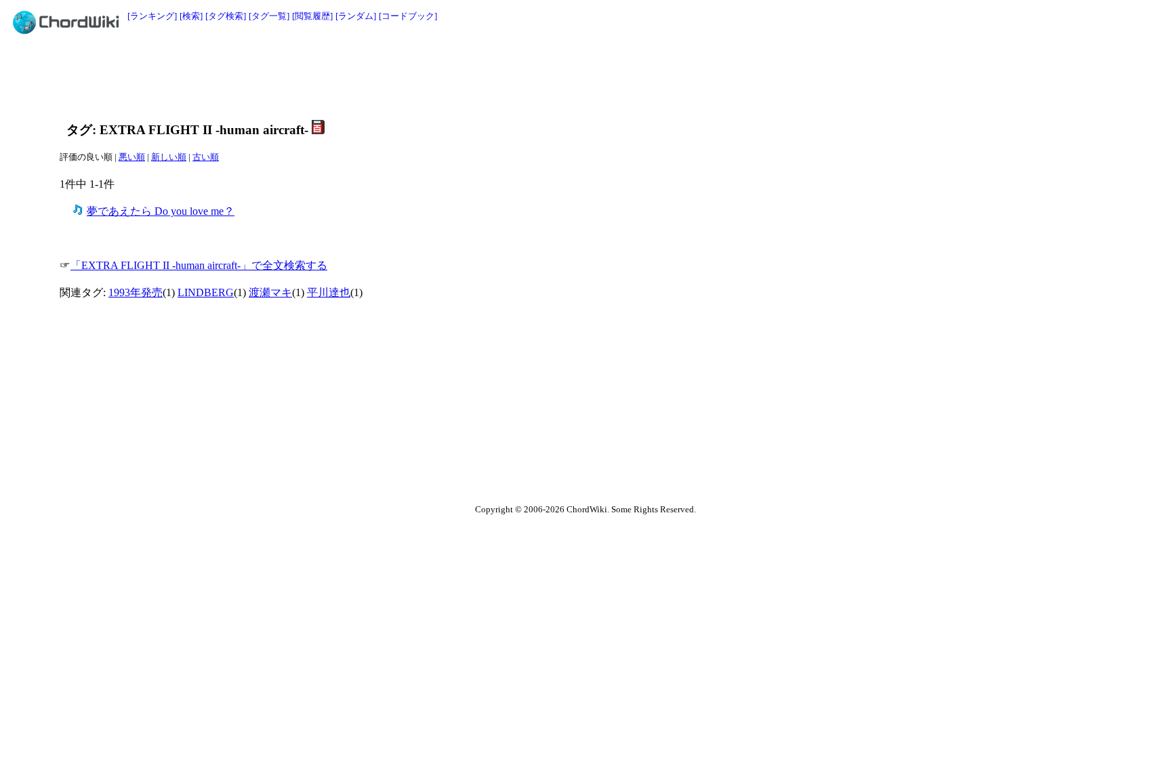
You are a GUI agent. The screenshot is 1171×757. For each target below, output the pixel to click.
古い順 (205, 157)
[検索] (191, 16)
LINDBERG (206, 292)
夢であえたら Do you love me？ (160, 211)
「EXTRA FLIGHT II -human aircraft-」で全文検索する (198, 265)
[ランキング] (152, 16)
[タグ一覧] (269, 16)
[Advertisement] (555, 75)
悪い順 (132, 157)
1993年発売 (135, 292)
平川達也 (328, 292)
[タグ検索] (225, 16)
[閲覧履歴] (312, 16)
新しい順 (168, 157)
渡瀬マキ (270, 292)
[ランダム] (355, 16)
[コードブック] (408, 16)
